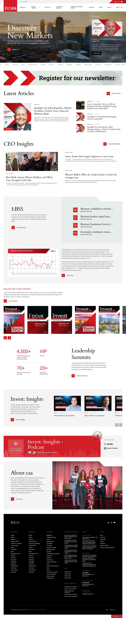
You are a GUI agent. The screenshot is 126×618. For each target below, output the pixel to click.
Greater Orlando (14, 545)
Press (101, 7)
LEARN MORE (96, 55)
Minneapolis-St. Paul (21, 64)
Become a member (104, 545)
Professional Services (51, 561)
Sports (48, 570)
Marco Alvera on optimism (70, 588)
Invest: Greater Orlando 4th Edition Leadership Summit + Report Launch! (106, 48)
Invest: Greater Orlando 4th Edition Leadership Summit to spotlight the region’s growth (89, 542)
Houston (13, 547)
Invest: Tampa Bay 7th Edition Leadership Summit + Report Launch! (71, 547)
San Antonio (86, 64)
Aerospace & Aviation (51, 547)
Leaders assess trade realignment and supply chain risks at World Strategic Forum (89, 565)
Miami (11, 64)
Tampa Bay (105, 64)
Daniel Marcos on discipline (70, 586)
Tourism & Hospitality (51, 574)
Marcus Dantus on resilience (70, 596)
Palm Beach (48, 64)
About (118, 7)
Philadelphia (58, 64)
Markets (22, 7)
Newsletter (102, 543)
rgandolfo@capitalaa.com (88, 584)
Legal (48, 563)
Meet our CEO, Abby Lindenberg (107, 547)
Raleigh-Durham (76, 64)
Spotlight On (49, 535)
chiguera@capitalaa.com (88, 574)
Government (49, 555)
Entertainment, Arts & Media (53, 553)
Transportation (50, 578)
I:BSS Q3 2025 (67, 578)
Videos (109, 7)
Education (49, 551)
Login (21, 1)
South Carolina (96, 64)
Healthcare (49, 557)
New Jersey (39, 64)
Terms (107, 609)
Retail (48, 568)
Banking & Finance (51, 549)
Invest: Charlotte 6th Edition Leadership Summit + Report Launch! (70, 552)
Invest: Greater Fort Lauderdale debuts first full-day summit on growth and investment (89, 547)
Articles (47, 7)
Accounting (49, 545)
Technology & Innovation (52, 572)
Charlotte (13, 539)
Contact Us (102, 537)
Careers (102, 541)
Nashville (31, 64)
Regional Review (50, 541)
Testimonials (103, 539)
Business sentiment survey (77, 7)
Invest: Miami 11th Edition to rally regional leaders (89, 538)
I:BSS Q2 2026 (67, 571)
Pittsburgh (66, 64)
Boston (118, 64)
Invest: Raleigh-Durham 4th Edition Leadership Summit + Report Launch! (70, 557)
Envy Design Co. (42, 609)
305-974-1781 (85, 576)
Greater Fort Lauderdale (16, 543)
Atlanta (111, 64)
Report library (33, 7)
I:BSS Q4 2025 (67, 576)
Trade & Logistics (50, 576)
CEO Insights (49, 543)
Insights (91, 7)
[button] (112, 57)
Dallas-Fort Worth (15, 541)
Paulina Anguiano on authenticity (69, 591)
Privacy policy (112, 609)
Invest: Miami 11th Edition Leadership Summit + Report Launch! (70, 542)
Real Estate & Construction (53, 566)
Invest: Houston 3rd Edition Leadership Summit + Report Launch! (70, 562)
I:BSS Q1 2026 (67, 573)
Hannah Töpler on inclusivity (70, 594)
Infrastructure (50, 559)
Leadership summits (59, 7)
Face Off (48, 539)
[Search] (121, 7)
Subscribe (25, 1)
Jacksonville (3, 64)
